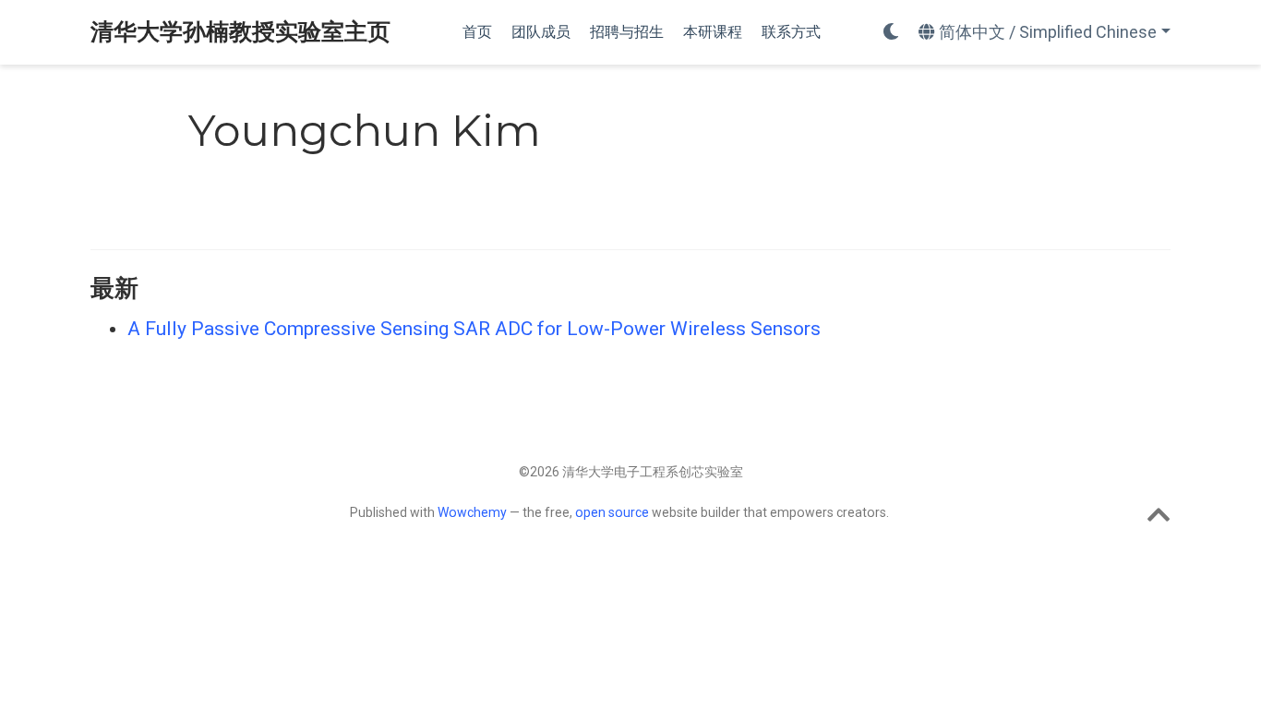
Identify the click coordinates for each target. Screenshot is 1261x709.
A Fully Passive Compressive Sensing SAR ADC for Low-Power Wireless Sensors (474, 329)
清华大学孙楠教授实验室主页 (240, 31)
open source (612, 512)
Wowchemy (472, 512)
